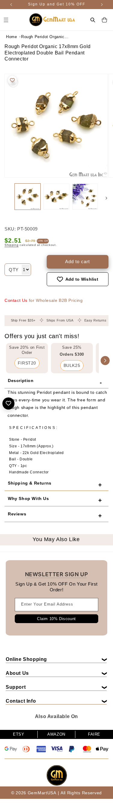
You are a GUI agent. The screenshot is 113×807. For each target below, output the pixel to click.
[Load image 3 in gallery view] (85, 196)
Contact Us (16, 300)
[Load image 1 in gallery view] (27, 196)
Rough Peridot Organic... (36, 36)
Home (11, 36)
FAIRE (94, 734)
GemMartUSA (42, 792)
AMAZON (56, 734)
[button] (92, 20)
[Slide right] (106, 198)
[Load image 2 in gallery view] (56, 196)
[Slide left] (6, 198)
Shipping (12, 245)
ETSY (18, 734)
